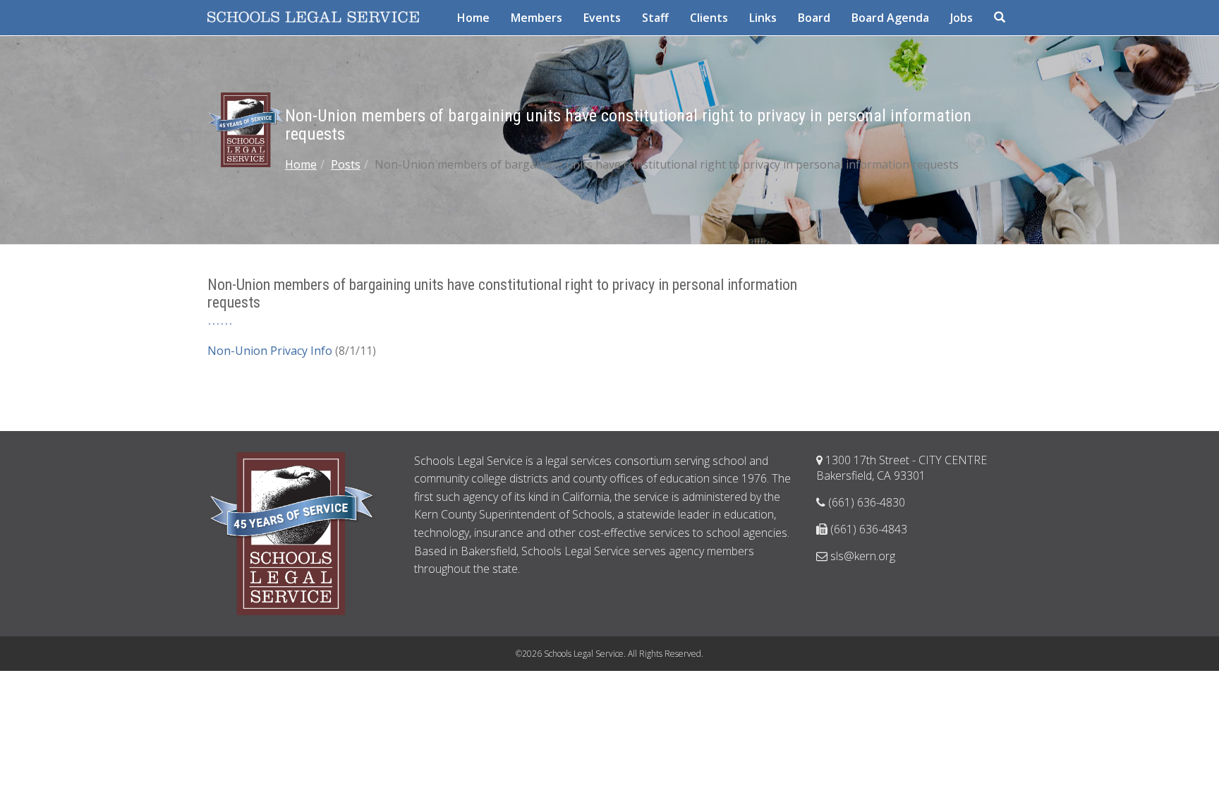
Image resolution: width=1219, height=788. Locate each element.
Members (536, 17)
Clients (709, 17)
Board (814, 17)
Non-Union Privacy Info (269, 350)
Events (602, 17)
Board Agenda (890, 17)
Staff (655, 17)
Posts (345, 164)
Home (473, 17)
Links (763, 17)
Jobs (961, 17)
